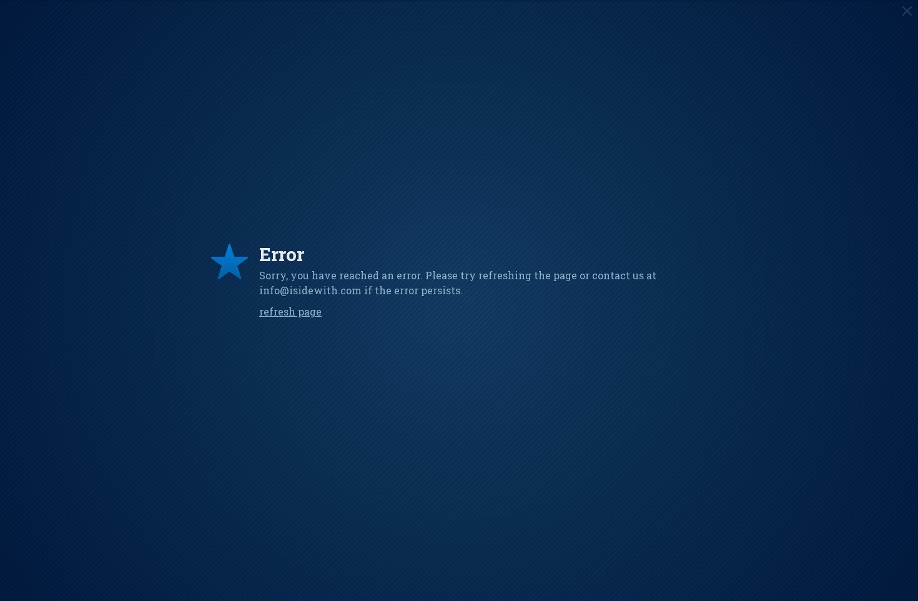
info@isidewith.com (310, 290)
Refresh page (290, 311)
